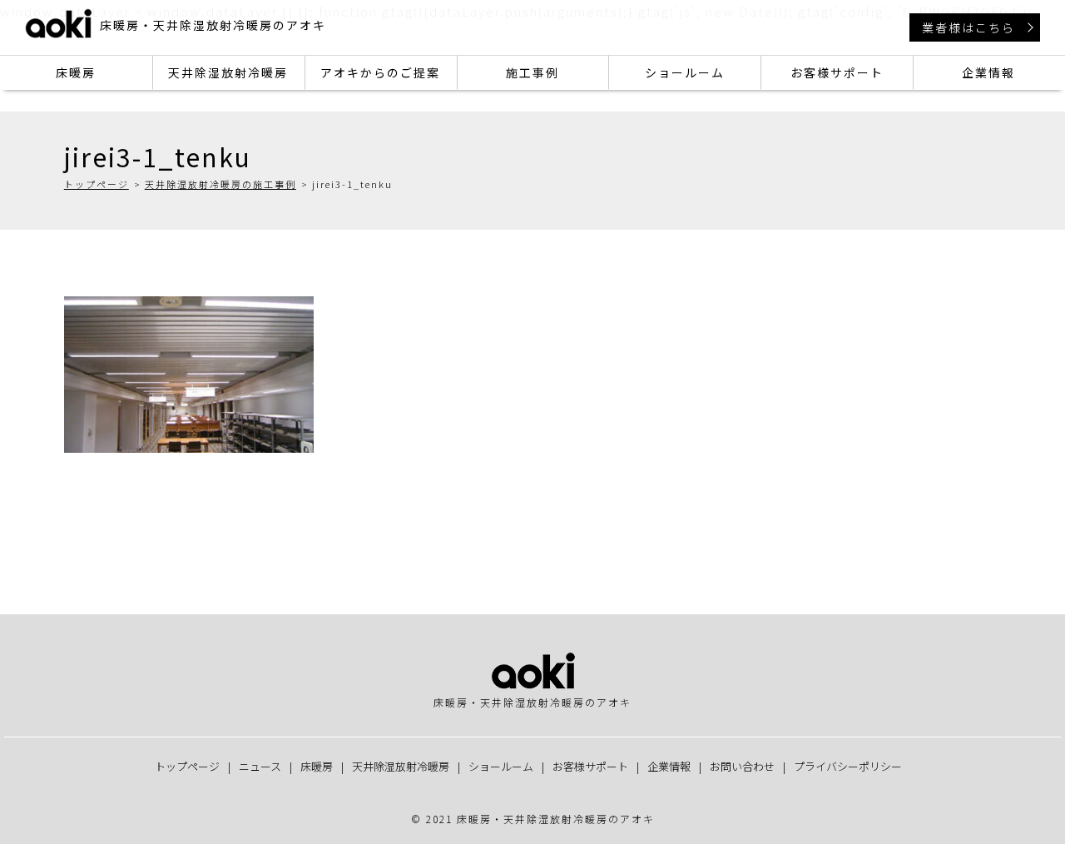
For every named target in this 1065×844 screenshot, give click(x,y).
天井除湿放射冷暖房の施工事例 (220, 184)
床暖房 (76, 72)
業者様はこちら (968, 27)
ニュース (260, 766)
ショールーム (685, 72)
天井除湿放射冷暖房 (228, 72)
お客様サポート (837, 72)
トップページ (96, 184)
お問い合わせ (742, 766)
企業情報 (988, 72)
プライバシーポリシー (848, 766)
